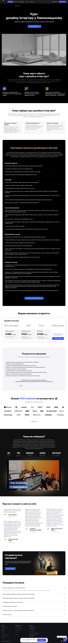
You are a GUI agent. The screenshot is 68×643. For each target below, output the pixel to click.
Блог (27, 1)
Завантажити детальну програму (34, 298)
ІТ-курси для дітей (5, 635)
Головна (4, 5)
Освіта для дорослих (10, 5)
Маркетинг (3, 630)
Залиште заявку (58, 334)
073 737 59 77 (31, 631)
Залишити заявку (10, 568)
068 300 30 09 (31, 629)
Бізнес (3, 632)
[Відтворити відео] (34, 475)
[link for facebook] (61, 641)
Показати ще (34, 421)
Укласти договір (58, 338)
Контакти (31, 1)
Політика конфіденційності (26, 640)
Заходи (15, 1)
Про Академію (18, 627)
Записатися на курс (34, 26)
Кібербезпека (4, 634)
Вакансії (17, 634)
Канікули (3, 637)
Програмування (4, 627)
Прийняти (41, 640)
